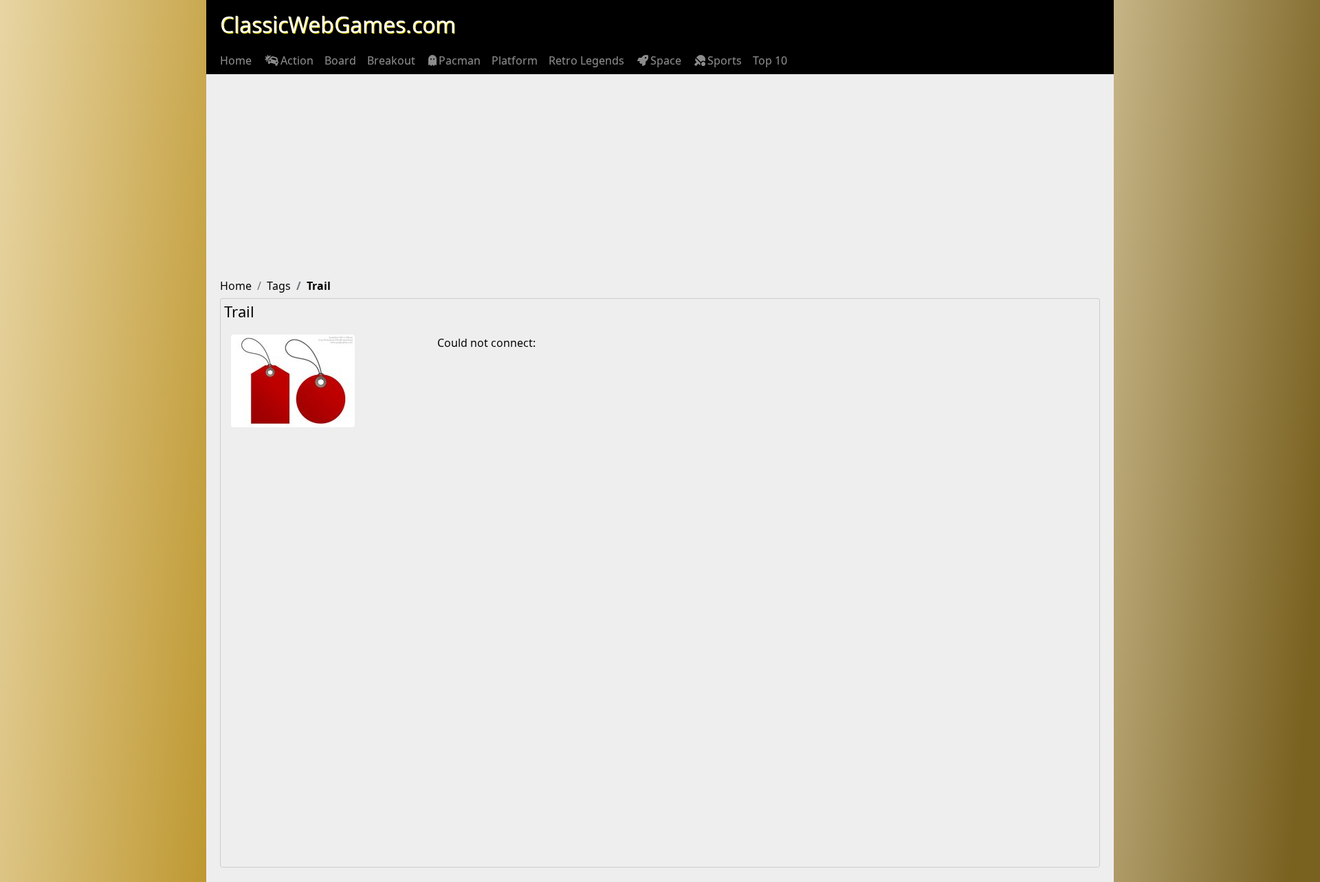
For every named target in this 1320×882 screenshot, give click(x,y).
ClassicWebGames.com (338, 24)
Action (297, 60)
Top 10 (770, 60)
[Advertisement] (660, 177)
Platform (515, 60)
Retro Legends (586, 60)
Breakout (391, 60)
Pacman (460, 60)
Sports (724, 60)
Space (665, 60)
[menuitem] (235, 60)
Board (340, 60)
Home (236, 60)
